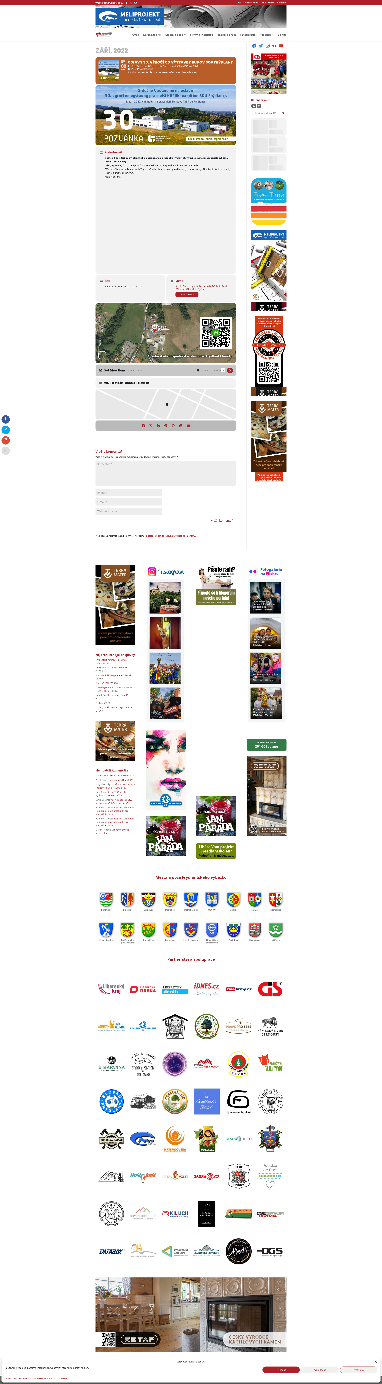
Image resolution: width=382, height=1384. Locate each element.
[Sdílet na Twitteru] (151, 425)
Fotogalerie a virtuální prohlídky (111, 667)
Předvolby (358, 1369)
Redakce (265, 35)
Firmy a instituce (201, 35)
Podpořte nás (251, 3)
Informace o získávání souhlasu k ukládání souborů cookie (43, 1378)
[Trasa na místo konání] (230, 370)
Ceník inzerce (267, 3)
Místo (179, 281)
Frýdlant (100, 703)
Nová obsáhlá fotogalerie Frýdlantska (114, 675)
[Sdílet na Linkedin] (158, 425)
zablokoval (266, 744)
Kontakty (281, 3)
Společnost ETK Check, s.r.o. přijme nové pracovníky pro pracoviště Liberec (115, 811)
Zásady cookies (11, 1378)
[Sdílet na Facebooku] (143, 425)
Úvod (135, 35)
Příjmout (281, 1369)
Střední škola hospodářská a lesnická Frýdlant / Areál (201, 286)
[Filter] (253, 106)
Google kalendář (137, 383)
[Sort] (259, 106)
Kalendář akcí (152, 35)
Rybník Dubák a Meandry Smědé (112, 695)
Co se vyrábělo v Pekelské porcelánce (114, 707)
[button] (375, 1361)
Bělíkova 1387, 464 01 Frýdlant (190, 289)
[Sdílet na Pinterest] (166, 425)
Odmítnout (320, 1369)
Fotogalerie (248, 35)
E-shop (282, 35)
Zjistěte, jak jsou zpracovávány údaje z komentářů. (171, 535)
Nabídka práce (226, 35)
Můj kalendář (113, 383)
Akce (238, 3)
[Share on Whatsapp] (173, 425)
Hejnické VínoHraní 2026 (122, 775)
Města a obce (174, 35)
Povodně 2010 (102, 683)
